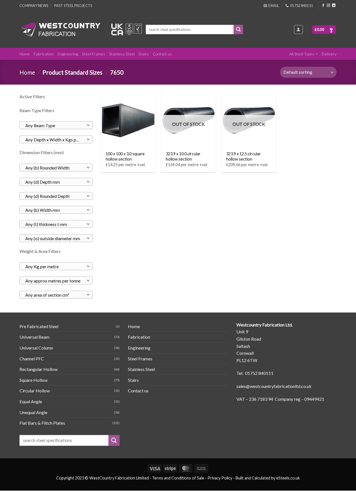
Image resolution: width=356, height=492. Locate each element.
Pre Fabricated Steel (38, 326)
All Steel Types (301, 53)
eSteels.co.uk (288, 478)
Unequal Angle (33, 412)
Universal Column (36, 347)
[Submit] (238, 29)
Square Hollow (33, 380)
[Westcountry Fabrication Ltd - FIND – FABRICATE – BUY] (61, 30)
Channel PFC (31, 358)
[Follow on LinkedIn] (333, 6)
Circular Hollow (34, 390)
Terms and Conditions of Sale (178, 478)
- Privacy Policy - (220, 478)
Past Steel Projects (73, 5)
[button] (324, 29)
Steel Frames (93, 53)
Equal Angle (30, 401)
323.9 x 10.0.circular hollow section (183, 156)
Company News (33, 5)
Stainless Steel (122, 53)
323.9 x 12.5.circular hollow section (243, 156)
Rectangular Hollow (38, 369)
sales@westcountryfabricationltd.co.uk (274, 386)
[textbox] (54, 125)
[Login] (298, 29)
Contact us (162, 53)
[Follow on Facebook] (323, 6)
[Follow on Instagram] (328, 6)
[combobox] (56, 125)
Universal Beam (34, 337)
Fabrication (44, 53)
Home (24, 53)
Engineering (68, 53)
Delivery (329, 53)
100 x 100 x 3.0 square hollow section (125, 156)
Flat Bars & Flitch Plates (42, 422)
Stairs (144, 53)
